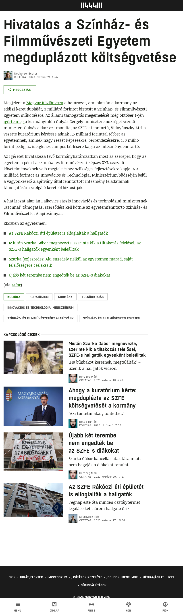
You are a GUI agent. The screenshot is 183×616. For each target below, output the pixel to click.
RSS (171, 577)
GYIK (12, 577)
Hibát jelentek (31, 577)
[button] (14, 296)
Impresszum (57, 577)
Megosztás (22, 90)
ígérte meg (14, 121)
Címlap (54, 610)
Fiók (165, 610)
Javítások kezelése (87, 577)
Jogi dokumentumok (122, 577)
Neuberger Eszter (25, 73)
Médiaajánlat (153, 577)
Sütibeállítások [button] (94, 585)
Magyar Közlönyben (44, 102)
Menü (17, 610)
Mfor (16, 284)
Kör (128, 610)
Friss (92, 610)
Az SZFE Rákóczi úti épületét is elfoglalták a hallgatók (58, 233)
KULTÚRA (20, 77)
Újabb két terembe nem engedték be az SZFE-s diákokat (59, 275)
